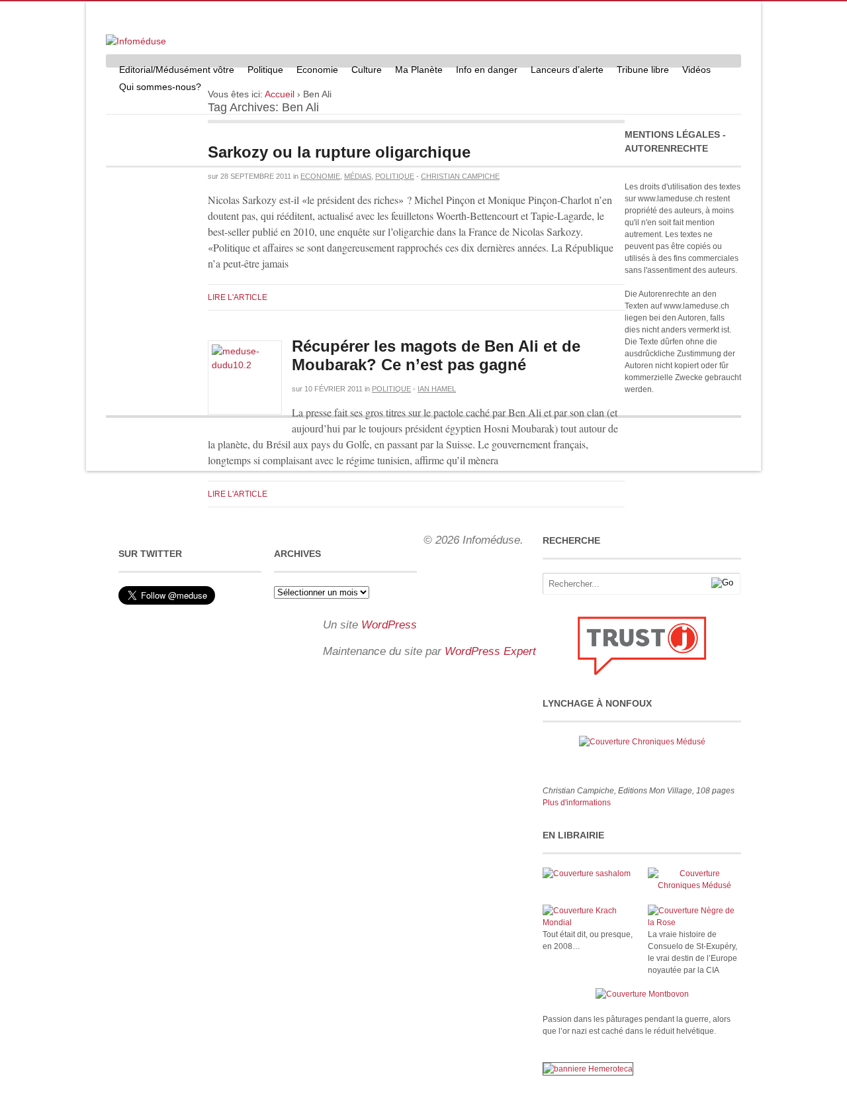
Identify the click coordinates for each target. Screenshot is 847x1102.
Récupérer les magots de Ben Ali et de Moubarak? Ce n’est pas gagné (436, 355)
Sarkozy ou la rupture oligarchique (339, 152)
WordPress (389, 625)
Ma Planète (419, 69)
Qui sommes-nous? (160, 86)
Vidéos (696, 69)
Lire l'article (237, 297)
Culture (366, 69)
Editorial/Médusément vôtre (176, 69)
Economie (317, 69)
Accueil (279, 94)
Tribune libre (643, 69)
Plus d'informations (577, 802)
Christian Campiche (460, 176)
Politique (265, 69)
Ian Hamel (437, 389)
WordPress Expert (490, 651)
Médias (357, 176)
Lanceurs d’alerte (567, 69)
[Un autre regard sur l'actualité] (136, 41)
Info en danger (486, 69)
